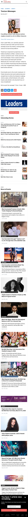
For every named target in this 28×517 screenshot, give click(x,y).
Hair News (4, 236)
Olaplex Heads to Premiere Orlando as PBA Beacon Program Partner (14, 295)
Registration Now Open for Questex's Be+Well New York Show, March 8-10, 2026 (14, 409)
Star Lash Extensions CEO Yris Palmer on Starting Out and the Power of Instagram (11, 126)
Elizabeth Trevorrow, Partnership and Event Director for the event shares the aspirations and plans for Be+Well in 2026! (14, 385)
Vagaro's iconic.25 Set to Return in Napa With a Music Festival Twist (13, 489)
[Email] (2, 90)
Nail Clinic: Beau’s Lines (7, 177)
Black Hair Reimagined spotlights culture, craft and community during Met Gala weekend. (13, 325)
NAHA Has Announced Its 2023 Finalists (11, 139)
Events (13, 8)
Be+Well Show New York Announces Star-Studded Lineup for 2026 (13, 350)
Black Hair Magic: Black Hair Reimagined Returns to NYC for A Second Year (13, 320)
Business (7, 8)
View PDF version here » (7, 39)
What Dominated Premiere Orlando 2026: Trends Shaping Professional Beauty (10, 156)
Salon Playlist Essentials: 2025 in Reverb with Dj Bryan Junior (13, 434)
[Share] (5, 90)
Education (3, 130)
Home (2, 8)
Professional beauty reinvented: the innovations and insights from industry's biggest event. (13, 215)
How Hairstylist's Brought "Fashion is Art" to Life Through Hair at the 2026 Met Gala (13, 239)
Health (2, 145)
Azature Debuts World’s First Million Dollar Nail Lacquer (10, 163)
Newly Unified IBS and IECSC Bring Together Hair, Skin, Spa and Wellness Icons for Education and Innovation (14, 355)
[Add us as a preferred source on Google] (15, 90)
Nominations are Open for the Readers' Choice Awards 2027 (8, 170)
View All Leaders (14, 112)
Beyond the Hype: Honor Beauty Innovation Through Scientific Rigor (13, 459)
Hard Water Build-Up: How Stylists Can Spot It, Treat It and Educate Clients (11, 133)
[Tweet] (12, 90)
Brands (2, 122)
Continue (14, 510)
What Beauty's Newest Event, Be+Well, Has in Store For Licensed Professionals (13, 380)
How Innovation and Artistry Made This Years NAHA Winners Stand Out (13, 265)
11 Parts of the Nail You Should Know (10, 147)
